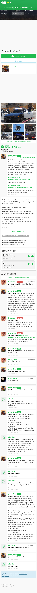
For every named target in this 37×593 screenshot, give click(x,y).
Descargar (19, 56)
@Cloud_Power (13, 371)
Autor (19, 155)
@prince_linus (13, 284)
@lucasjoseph (13, 293)
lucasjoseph (12, 282)
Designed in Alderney (7, 585)
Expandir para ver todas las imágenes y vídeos (18, 141)
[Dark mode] (31, 7)
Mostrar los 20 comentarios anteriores (18, 277)
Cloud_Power (12, 360)
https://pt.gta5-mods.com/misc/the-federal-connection (21, 336)
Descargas (7, 147)
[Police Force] (18, 113)
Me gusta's (18, 147)
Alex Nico (11, 399)
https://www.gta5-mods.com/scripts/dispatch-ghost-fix (20, 178)
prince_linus (15, 66)
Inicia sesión (23, 574)
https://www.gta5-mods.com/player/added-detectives (20, 186)
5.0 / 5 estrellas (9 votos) (7, 151)
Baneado (20, 282)
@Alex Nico (12, 414)
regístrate (5, 576)
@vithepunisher (13, 390)
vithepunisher (13, 378)
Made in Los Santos (7, 587)
